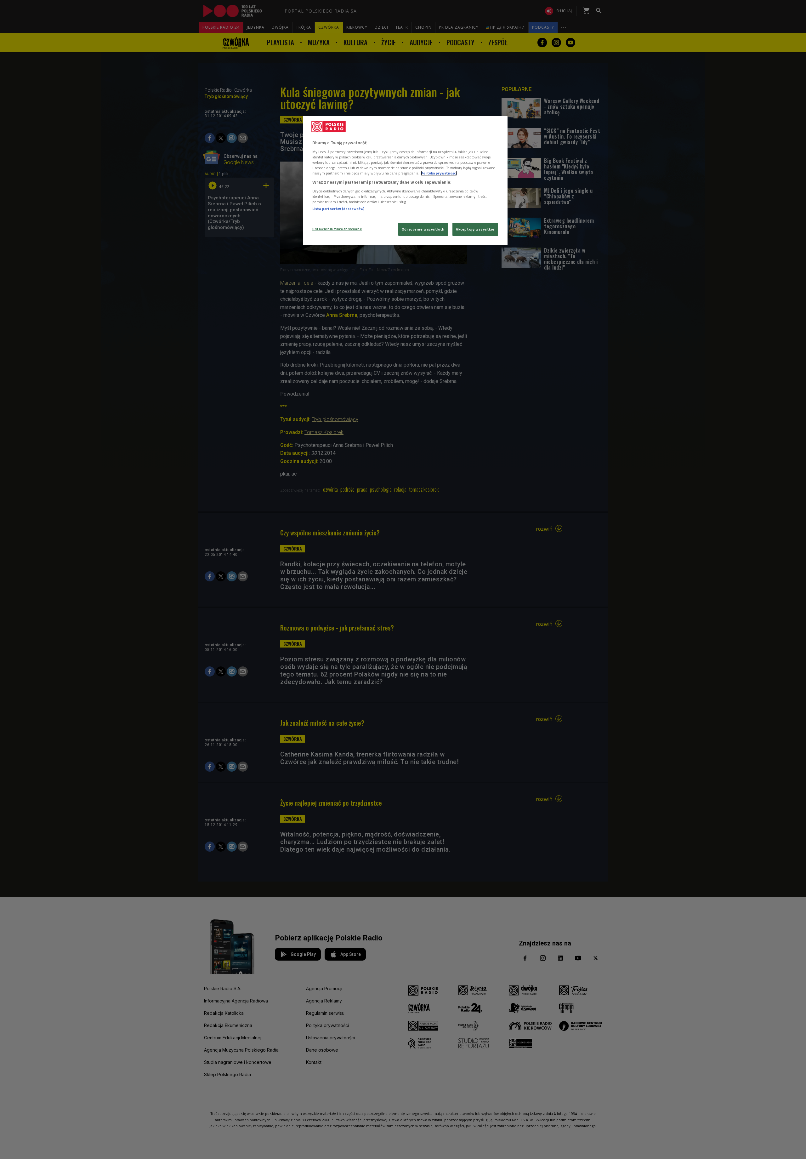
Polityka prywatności (439, 173)
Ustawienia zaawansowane (337, 228)
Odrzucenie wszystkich (423, 229)
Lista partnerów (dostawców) (338, 208)
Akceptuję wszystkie (475, 229)
